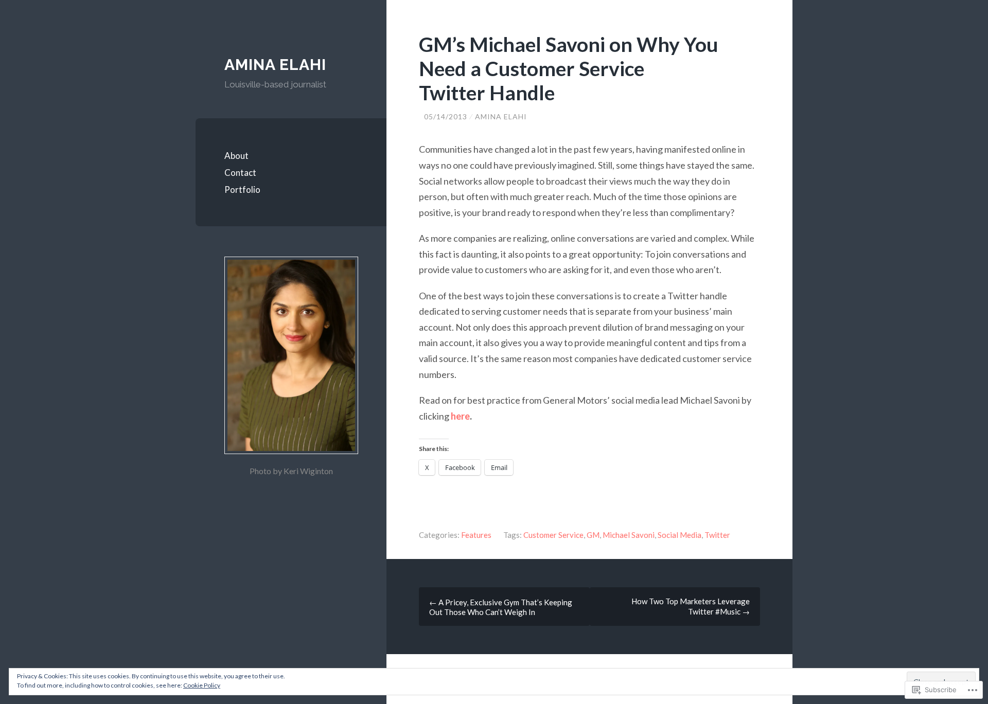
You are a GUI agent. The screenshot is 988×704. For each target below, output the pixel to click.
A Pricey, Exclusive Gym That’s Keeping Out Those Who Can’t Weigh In (500, 607)
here (460, 416)
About (236, 155)
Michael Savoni (629, 534)
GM (593, 534)
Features (476, 534)
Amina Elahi (275, 65)
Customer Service (553, 534)
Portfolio (242, 189)
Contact (240, 172)
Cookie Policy (201, 685)
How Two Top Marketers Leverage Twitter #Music (690, 606)
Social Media (679, 534)
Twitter (717, 534)
